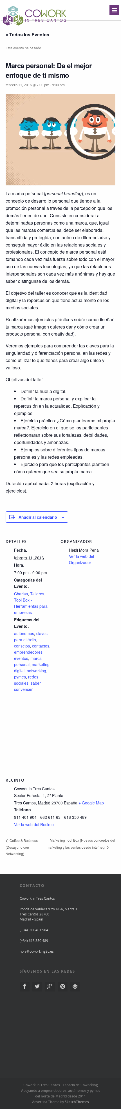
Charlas (21, 593)
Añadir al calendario (38, 517)
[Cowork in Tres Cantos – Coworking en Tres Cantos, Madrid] (35, 26)
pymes (20, 677)
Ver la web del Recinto (34, 824)
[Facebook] (25, 987)
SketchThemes (77, 1101)
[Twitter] (37, 987)
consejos (22, 646)
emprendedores (28, 652)
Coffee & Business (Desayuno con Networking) (22, 847)
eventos (21, 658)
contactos (40, 646)
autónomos (24, 633)
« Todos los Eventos (27, 34)
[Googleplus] (50, 987)
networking (36, 670)
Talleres (37, 593)
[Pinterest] (63, 987)
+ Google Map (91, 803)
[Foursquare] (75, 987)
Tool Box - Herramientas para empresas (31, 606)
